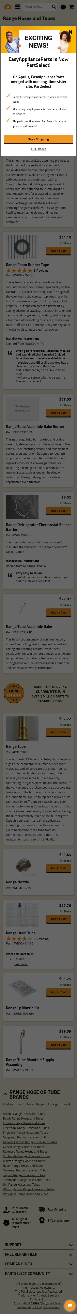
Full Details (38, 149)
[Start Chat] (70, 1305)
